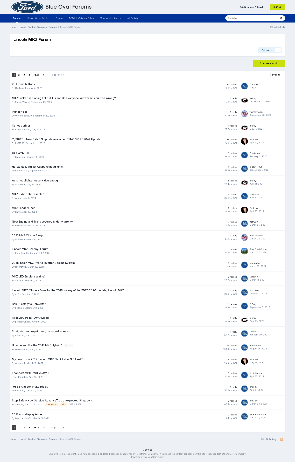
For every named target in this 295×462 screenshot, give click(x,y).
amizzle (254, 386)
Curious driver (22, 129)
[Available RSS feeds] (281, 439)
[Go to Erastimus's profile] (244, 155)
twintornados (257, 112)
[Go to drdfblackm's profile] (244, 375)
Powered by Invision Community (147, 457)
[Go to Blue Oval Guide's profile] (244, 251)
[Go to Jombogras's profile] (244, 347)
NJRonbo (20, 349)
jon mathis (20, 266)
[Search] (281, 18)
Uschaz (19, 88)
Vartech (19, 280)
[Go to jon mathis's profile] (244, 264)
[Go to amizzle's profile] (244, 388)
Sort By (276, 75)
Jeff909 (254, 221)
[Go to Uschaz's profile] (244, 333)
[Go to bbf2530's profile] (244, 292)
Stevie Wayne (22, 102)
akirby (253, 98)
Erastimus (20, 157)
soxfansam (21, 225)
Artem (18, 198)
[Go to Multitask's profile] (244, 196)
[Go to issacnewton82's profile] (244, 416)
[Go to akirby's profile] (244, 100)
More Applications (110, 18)
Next (36, 75)
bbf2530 (19, 143)
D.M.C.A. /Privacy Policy (81, 18)
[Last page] (43, 75)
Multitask (254, 194)
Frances (254, 84)
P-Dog (18, 307)
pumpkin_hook (23, 321)
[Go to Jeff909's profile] (244, 223)
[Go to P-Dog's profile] (244, 306)
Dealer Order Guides (38, 18)
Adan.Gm (20, 239)
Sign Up (277, 6)
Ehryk (18, 211)
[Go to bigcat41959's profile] (244, 168)
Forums (17, 18)
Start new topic (269, 63)
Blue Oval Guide (23, 253)
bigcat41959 (21, 170)
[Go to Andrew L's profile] (244, 141)
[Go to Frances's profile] (244, 86)
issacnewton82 (23, 418)
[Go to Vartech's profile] (244, 278)
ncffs (18, 294)
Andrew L (255, 139)
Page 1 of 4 (57, 75)
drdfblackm (21, 377)
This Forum (267, 18)
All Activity (132, 18)
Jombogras (256, 345)
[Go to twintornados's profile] (244, 113)
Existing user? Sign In (252, 7)
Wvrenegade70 (23, 115)
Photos (59, 18)
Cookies (147, 449)
